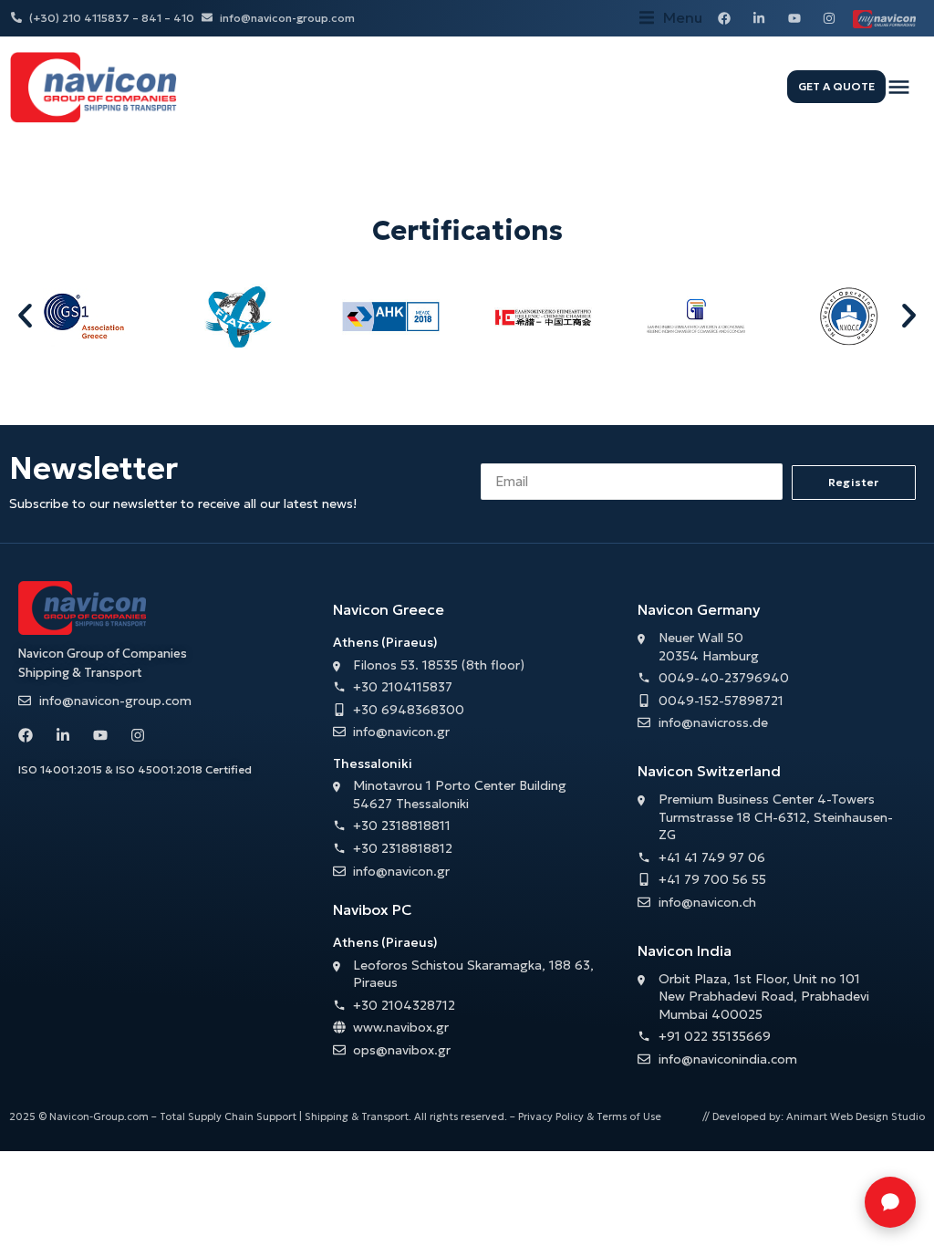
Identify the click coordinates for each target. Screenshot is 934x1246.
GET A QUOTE (836, 86)
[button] (670, 18)
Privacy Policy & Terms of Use (589, 1116)
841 (151, 18)
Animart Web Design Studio (855, 1116)
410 (183, 18)
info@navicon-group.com (287, 18)
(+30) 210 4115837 (79, 18)
